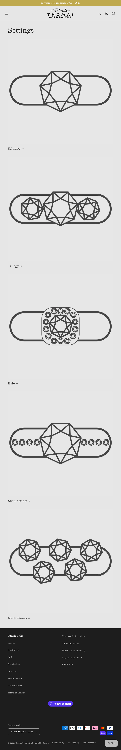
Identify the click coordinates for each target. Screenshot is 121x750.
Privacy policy (73, 743)
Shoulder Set (17, 501)
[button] (6, 13)
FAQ (10, 657)
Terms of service (89, 743)
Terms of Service (17, 692)
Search (11, 642)
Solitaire (14, 148)
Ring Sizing (14, 664)
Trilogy (13, 266)
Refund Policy (15, 685)
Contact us (13, 650)
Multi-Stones (17, 618)
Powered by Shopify (40, 743)
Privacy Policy (15, 678)
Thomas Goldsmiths (23, 743)
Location (12, 671)
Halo (11, 383)
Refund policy (58, 743)
